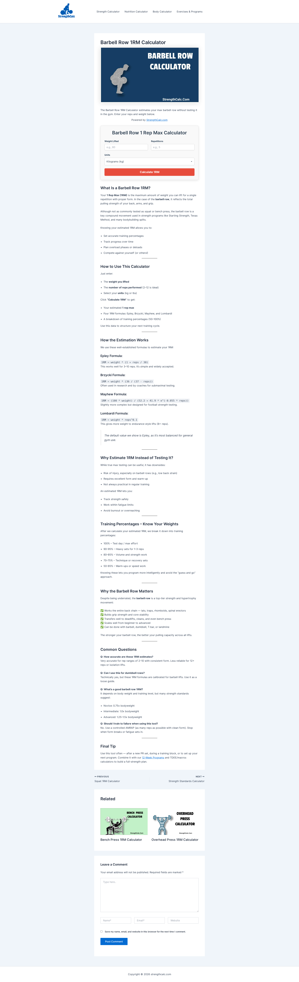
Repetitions (157, 141)
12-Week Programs (153, 757)
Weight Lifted (111, 141)
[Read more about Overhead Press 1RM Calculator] (175, 821)
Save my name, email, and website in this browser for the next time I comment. (145, 931)
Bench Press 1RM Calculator (121, 840)
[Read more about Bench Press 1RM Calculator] (124, 821)
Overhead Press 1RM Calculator (175, 840)
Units (107, 155)
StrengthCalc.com (157, 119)
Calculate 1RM (149, 172)
